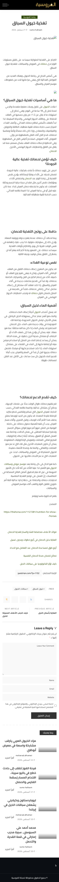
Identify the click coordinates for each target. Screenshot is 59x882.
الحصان (28, 178)
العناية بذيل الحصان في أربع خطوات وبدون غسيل (33, 540)
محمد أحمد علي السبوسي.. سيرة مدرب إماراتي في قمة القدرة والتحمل (21, 834)
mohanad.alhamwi (24, 755)
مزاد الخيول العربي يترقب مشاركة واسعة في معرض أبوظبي (19, 745)
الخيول (46, 106)
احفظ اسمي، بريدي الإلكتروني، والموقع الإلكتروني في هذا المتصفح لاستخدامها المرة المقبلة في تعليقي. (29, 705)
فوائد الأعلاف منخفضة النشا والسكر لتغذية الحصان (32, 532)
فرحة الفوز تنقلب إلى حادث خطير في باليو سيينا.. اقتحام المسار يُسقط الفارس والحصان (19, 775)
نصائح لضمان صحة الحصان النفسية (40, 555)
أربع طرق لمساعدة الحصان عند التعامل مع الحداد (33, 548)
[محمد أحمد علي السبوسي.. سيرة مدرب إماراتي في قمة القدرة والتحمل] (48, 832)
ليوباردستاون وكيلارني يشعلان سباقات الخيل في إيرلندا (20, 804)
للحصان (53, 151)
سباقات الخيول (20, 589)
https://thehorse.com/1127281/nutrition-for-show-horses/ (30, 514)
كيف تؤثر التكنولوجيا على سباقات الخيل (38, 563)
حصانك (43, 64)
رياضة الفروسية (29, 17)
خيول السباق (38, 589)
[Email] (6, 599)
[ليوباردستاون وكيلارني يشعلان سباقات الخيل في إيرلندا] (48, 804)
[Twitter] (23, 599)
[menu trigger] (5, 5)
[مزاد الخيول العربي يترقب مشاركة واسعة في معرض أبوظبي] (48, 745)
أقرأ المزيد (9, 758)
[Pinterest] (14, 599)
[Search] (13, 5)
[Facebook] (31, 599)
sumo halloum (36, 30)
